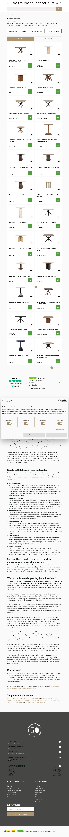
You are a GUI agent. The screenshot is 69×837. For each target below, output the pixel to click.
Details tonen (60, 429)
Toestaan (56, 435)
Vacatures (38, 799)
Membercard (11, 795)
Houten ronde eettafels (15, 698)
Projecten (38, 792)
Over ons (38, 786)
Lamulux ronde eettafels (15, 702)
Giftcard (10, 797)
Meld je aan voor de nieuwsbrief (20, 814)
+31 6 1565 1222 (15, 749)
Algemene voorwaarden (48, 831)
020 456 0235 (15, 743)
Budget (24, 31)
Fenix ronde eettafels (51, 700)
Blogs (37, 795)
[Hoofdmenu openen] (8, 3)
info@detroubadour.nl (18, 754)
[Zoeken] (59, 9)
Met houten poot (53, 31)
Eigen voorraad (37, 31)
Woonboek (39, 788)
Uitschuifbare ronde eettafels (35, 702)
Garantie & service (13, 788)
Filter (21, 39)
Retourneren (11, 792)
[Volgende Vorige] (60, 367)
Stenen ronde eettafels (49, 698)
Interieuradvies (40, 790)
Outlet (37, 801)
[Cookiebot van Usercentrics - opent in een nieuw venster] (59, 400)
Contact (10, 786)
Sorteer (49, 39)
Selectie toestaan (34, 435)
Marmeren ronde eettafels (34, 700)
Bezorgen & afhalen (14, 790)
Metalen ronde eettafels (15, 700)
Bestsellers (13, 31)
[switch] (26, 423)
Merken (38, 797)
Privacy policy (36, 831)
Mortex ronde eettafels (32, 698)
